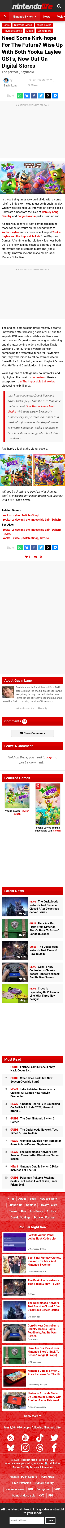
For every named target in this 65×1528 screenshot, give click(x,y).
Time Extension (21, 1483)
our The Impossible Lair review (36, 381)
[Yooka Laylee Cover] (16, 470)
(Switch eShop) (21, 515)
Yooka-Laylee (44, 24)
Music (29, 30)
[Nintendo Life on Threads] (39, 1448)
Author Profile (26, 708)
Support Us (15, 1205)
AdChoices (54, 1463)
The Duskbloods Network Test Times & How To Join (34, 1131)
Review (26, 538)
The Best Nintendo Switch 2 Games (32, 1120)
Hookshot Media (29, 1459)
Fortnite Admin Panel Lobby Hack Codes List (32, 1068)
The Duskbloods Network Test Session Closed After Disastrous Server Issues (34, 1155)
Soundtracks (44, 30)
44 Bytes (38, 1463)
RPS (51, 1495)
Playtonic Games (12, 30)
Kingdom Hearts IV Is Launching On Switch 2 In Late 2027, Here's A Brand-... (35, 1107)
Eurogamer (44, 1489)
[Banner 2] (32, 177)
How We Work (48, 1198)
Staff (33, 1198)
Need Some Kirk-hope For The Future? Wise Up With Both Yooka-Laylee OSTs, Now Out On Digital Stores (32, 52)
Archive (51, 1211)
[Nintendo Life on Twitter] (54, 1438)
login (50, 757)
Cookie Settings (20, 1217)
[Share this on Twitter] (41, 95)
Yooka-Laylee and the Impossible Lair (48, 829)
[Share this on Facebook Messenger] (55, 95)
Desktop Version (44, 1217)
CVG (42, 1495)
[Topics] (6, 6)
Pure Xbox (47, 1476)
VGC (57, 1489)
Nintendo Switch (23, 24)
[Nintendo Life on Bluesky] (10, 1448)
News (6, 24)
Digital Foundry (44, 1483)
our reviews (39, 377)
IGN (30, 1489)
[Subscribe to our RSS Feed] (10, 1438)
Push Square (29, 1476)
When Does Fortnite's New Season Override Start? (31, 1079)
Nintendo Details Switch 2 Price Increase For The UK (34, 1168)
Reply (44, 708)
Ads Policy (36, 1211)
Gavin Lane (10, 85)
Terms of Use (17, 1211)
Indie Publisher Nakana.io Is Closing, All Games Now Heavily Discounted (32, 1093)
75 (24, 979)
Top (12, 1198)
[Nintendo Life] (32, 6)
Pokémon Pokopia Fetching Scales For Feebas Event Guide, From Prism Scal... (33, 1181)
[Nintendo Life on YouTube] (25, 1438)
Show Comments (34, 733)
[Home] (4, 16)
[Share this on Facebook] (34, 95)
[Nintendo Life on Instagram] (25, 1448)
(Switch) (32, 519)
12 (24, 935)
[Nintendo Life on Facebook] (54, 1448)
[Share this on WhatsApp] (20, 95)
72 (24, 913)
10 (40, 557)
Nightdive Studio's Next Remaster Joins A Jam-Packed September (35, 1142)
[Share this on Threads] (48, 95)
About (22, 1198)
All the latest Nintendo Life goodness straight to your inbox (32, 1511)
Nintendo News (15, 1489)
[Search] (59, 6)
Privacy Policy (48, 1205)
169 (23, 957)
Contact (31, 1205)
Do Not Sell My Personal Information (33, 1467)
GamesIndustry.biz (23, 1495)
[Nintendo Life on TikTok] (39, 1438)
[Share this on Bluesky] (27, 95)
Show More (31, 1416)
